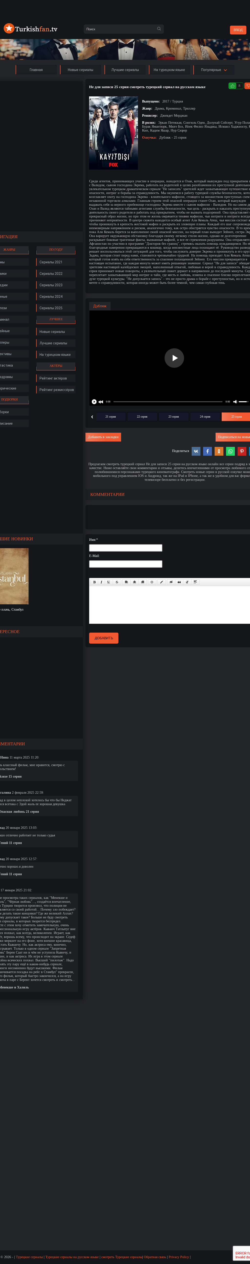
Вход (238, 30)
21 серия (110, 416)
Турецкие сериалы (29, 1257)
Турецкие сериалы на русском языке (72, 1257)
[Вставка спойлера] (195, 582)
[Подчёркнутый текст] (109, 582)
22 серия (142, 416)
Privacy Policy (179, 1257)
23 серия (173, 416)
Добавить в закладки (103, 437)
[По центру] (134, 582)
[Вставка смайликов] (152, 582)
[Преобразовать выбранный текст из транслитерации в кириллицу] (187, 582)
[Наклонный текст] (101, 582)
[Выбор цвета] (161, 582)
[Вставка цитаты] (179, 582)
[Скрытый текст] (171, 582)
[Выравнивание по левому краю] (126, 582)
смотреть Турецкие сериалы (121, 1257)
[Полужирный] (94, 582)
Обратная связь (155, 1257)
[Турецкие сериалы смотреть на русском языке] (30, 32)
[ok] (159, 29)
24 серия (205, 416)
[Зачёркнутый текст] (117, 582)
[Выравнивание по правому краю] (142, 582)
